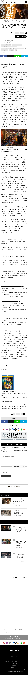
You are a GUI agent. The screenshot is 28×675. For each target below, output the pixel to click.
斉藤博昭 (22, 561)
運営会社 (14, 665)
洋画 (16, 50)
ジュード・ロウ (13, 46)
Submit (6, 476)
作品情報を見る (5, 52)
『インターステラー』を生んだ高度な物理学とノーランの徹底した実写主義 (19, 512)
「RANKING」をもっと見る (18, 577)
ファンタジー (11, 50)
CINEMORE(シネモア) (6, 629)
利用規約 (3, 447)
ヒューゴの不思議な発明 (7, 41)
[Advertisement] (14, 570)
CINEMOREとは (14, 654)
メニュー (26, 1)
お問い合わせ (14, 656)
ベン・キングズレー (5, 46)
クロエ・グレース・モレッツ (18, 48)
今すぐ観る (4, 365)
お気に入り (6, 2)
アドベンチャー (5, 50)
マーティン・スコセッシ (16, 44)
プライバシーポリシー (14, 663)
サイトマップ (14, 667)
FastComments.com (15, 486)
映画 (12, 629)
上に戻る (25, 669)
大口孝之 (8, 42)
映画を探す (2, 1)
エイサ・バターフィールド (7, 48)
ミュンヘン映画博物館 (11, 219)
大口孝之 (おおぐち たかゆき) (12, 331)
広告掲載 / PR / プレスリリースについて (14, 661)
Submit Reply (17, 466)
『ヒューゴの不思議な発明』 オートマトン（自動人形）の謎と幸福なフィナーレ (19, 501)
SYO (21, 547)
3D (25, 48)
